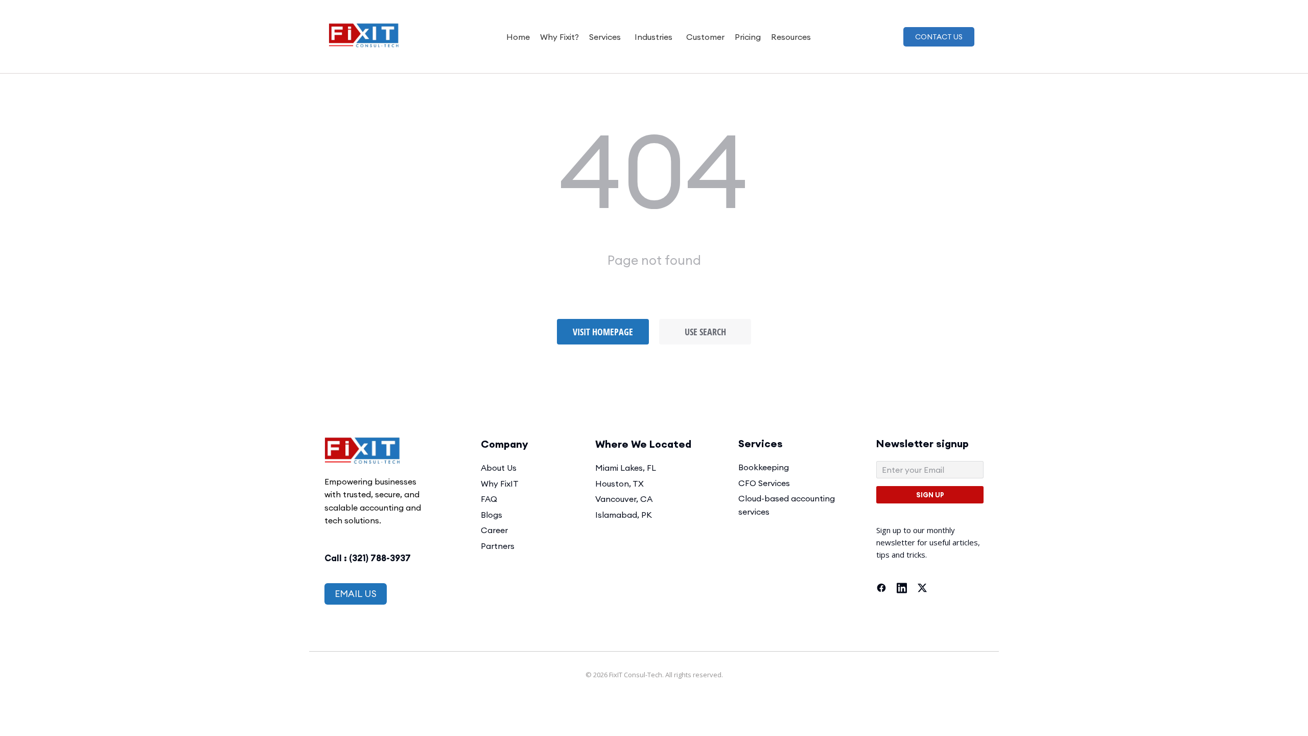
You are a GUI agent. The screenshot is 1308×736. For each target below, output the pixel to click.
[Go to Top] (1293, 721)
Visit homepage (603, 332)
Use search (705, 332)
